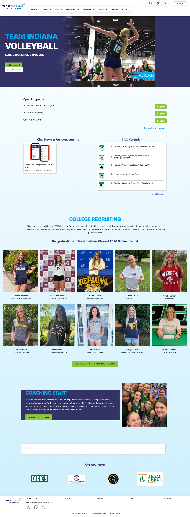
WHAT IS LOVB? (101, 499)
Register (161, 106)
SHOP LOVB (167, 499)
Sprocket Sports (83, 513)
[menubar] (80, 9)
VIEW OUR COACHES (39, 417)
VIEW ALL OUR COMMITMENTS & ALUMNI (95, 363)
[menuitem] (35, 9)
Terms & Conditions (99, 513)
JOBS (131, 499)
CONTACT (66, 499)
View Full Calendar (157, 194)
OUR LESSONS (14, 69)
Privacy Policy (115, 513)
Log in (180, 3)
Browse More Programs (154, 128)
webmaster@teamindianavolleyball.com (39, 502)
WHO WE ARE (13, 65)
